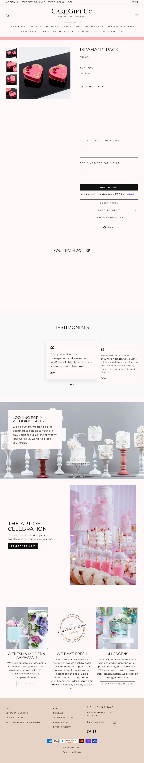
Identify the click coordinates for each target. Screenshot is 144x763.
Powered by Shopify (72, 752)
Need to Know (109, 210)
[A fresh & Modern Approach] (27, 628)
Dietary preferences (117, 684)
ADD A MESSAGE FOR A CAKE (100, 141)
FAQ (8, 708)
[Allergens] (117, 628)
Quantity (87, 68)
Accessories (112, 31)
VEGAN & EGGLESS (57, 26)
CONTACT (58, 713)
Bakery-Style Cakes (121, 26)
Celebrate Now (23, 546)
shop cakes (26, 684)
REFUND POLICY (62, 727)
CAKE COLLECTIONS (34, 31)
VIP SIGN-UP (12, 2)
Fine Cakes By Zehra (26, 438)
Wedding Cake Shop (89, 26)
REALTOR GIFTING (15, 717)
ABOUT (57, 708)
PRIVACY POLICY (62, 722)
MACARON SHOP (63, 31)
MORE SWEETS (87, 31)
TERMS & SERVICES (63, 717)
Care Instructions (109, 217)
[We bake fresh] (72, 628)
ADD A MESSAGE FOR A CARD (100, 163)
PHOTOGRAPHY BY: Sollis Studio (23, 722)
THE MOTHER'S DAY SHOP (25, 26)
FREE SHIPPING (56, 2)
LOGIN (70, 2)
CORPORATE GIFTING (17, 713)
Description (109, 203)
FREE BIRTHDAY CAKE (33, 2)
